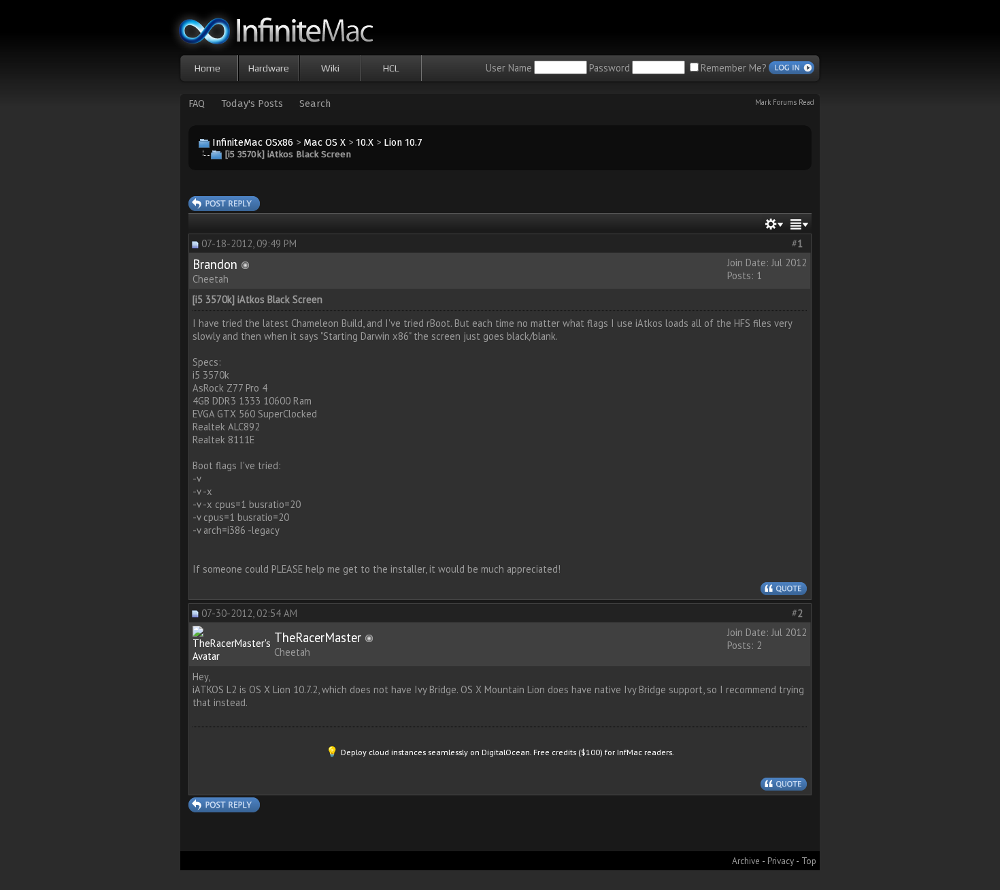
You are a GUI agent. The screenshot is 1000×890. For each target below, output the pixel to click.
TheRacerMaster (317, 637)
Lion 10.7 (403, 142)
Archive (746, 861)
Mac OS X (324, 142)
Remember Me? (734, 67)
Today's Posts (252, 103)
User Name (509, 67)
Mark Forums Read (784, 102)
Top (808, 861)
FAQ (196, 103)
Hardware (268, 68)
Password (609, 67)
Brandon (215, 264)
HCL (391, 68)
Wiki (330, 68)
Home (207, 68)
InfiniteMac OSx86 (252, 142)
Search (315, 103)
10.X (364, 142)
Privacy (780, 861)
